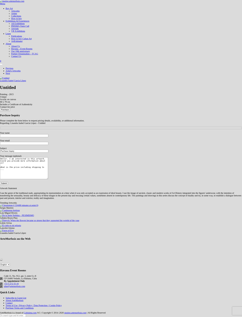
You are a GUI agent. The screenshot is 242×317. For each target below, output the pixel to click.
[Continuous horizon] (10, 210)
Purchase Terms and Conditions (20, 308)
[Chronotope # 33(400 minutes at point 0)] (19, 205)
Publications (16, 36)
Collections (16, 16)
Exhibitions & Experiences (17, 21)
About (8, 44)
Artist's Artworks (13, 71)
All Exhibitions (18, 23)
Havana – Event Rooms (21, 49)
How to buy (16, 18)
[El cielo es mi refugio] (10, 225)
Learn (8, 33)
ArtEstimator (17, 41)
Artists (14, 13)
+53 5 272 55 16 (11, 283)
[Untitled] (4, 78)
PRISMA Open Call (20, 26)
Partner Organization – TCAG (24, 54)
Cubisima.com (30, 313)
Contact (9, 303)
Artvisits (15, 28)
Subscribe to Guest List (16, 298)
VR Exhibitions (18, 31)
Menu (2, 4)
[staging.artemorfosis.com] (12, 1)
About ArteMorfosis (14, 300)
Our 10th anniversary (20, 51)
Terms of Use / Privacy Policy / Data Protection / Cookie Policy (34, 305)
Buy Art (9, 8)
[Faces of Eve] (7, 230)
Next (8, 73)
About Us (15, 46)
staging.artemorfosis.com (75, 313)
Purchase (5, 110)
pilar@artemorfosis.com (14, 286)
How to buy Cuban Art (21, 38)
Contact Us (16, 56)
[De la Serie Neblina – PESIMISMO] (17, 215)
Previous (9, 68)
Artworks (15, 11)
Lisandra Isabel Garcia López (13, 80)
